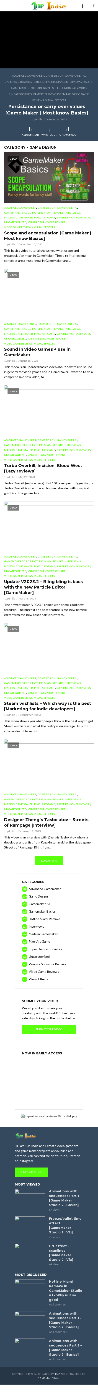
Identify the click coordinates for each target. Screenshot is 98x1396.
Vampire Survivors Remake (52, 94)
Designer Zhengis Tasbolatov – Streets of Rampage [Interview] (46, 822)
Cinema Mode (67, 134)
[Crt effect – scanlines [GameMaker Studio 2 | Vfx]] (30, 1254)
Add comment (30, 134)
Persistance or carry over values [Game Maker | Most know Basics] (46, 110)
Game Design (55, 75)
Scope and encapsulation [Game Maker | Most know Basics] (47, 236)
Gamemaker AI (75, 75)
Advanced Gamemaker (28, 75)
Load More (49, 860)
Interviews (73, 81)
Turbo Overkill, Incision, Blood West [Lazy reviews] (43, 468)
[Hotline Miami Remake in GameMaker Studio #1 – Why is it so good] (30, 1289)
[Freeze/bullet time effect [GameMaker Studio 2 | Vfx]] (30, 1226)
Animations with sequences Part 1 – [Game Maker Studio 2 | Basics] (65, 1198)
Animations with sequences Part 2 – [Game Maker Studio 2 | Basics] (65, 1348)
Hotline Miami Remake (48, 81)
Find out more (31, 1172)
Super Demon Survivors (69, 88)
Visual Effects (55, 100)
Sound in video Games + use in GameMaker (37, 352)
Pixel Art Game (40, 88)
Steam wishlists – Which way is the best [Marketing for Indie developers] (47, 706)
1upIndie (61, 1374)
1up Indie (36, 119)
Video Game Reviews (18, 227)
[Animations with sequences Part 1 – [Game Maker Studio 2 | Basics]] (30, 1199)
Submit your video (49, 1029)
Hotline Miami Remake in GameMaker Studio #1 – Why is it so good (65, 1290)
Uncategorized (20, 94)
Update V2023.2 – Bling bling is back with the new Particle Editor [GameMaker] (43, 587)
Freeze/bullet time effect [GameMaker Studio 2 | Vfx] (65, 1225)
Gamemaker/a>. (49, 1378)
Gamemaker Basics (18, 81)
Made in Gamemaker (18, 217)
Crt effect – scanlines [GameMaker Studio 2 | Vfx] (61, 1253)
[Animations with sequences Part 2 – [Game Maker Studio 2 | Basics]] (30, 1349)
